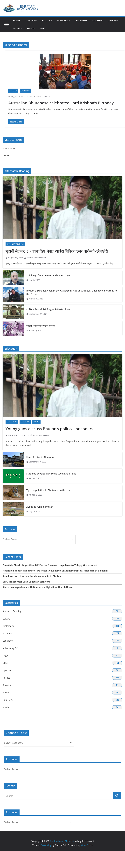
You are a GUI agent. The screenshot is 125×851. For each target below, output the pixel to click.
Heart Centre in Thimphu (40, 457)
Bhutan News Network (39, 96)
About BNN (9, 148)
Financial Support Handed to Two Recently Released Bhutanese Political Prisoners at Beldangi (55, 570)
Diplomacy (63, 20)
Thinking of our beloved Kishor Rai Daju (48, 275)
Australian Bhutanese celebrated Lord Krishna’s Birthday (61, 102)
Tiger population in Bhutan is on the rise (48, 490)
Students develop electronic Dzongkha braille (51, 473)
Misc (42, 28)
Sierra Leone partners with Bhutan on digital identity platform (38, 587)
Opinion (113, 20)
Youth (31, 28)
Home (16, 20)
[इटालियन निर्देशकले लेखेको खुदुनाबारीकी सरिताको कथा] (13, 311)
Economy (81, 20)
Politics (47, 20)
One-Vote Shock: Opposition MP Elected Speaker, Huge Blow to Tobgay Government (50, 565)
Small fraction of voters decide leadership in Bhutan (32, 576)
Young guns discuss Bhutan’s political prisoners (49, 428)
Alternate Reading (15, 244)
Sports (17, 28)
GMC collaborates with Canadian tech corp (26, 581)
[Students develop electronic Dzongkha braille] (13, 476)
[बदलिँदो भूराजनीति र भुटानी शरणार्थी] (13, 328)
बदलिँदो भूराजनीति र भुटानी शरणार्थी (40, 325)
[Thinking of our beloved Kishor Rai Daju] (13, 277)
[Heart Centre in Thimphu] (13, 459)
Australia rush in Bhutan (39, 506)
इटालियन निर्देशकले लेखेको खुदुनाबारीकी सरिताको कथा (48, 309)
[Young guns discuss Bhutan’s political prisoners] (62, 385)
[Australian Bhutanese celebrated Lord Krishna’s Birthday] (65, 71)
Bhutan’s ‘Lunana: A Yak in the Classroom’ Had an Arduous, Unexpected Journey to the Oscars (71, 292)
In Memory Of (10, 648)
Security (7, 685)
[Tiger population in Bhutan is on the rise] (13, 492)
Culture (97, 20)
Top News (31, 20)
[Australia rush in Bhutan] (13, 509)
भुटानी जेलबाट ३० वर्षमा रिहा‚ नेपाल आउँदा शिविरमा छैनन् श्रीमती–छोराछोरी (57, 251)
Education (12, 422)
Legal (5, 655)
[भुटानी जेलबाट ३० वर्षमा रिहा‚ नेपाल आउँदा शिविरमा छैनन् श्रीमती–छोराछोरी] (62, 207)
